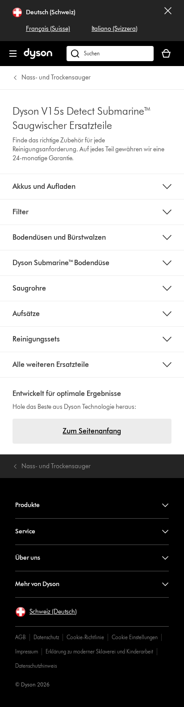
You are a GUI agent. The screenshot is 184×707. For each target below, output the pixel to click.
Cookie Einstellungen (135, 637)
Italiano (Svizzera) (115, 29)
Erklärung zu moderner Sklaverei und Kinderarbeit (99, 651)
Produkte (27, 505)
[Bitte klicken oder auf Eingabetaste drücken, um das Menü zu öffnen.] (13, 53)
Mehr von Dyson (37, 584)
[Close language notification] (167, 20)
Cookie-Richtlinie (85, 637)
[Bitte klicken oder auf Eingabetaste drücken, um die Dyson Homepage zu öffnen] (38, 57)
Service (25, 531)
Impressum (26, 651)
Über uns (27, 557)
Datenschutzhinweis (36, 665)
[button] (46, 612)
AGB (20, 637)
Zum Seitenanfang (92, 431)
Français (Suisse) (48, 29)
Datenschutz (46, 637)
